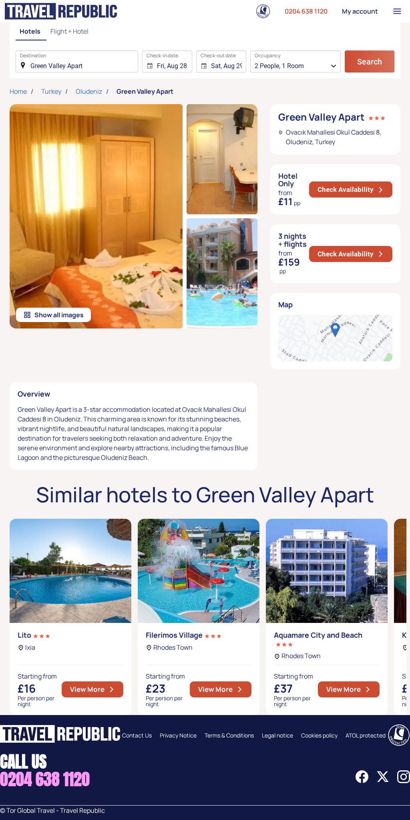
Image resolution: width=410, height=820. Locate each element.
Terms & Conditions (229, 735)
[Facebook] (362, 780)
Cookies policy (319, 735)
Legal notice (277, 735)
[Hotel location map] (335, 338)
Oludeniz (89, 91)
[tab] (31, 31)
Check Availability (355, 189)
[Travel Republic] (61, 11)
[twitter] (382, 780)
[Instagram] (403, 780)
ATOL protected (366, 735)
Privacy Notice (178, 735)
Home (18, 91)
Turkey (51, 91)
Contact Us (137, 735)
